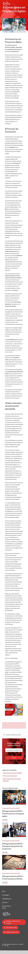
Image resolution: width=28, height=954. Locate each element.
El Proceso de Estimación (10, 776)
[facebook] (2, 945)
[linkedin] (7, 945)
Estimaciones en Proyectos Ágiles (12, 773)
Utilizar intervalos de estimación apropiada (12, 780)
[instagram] (5, 945)
